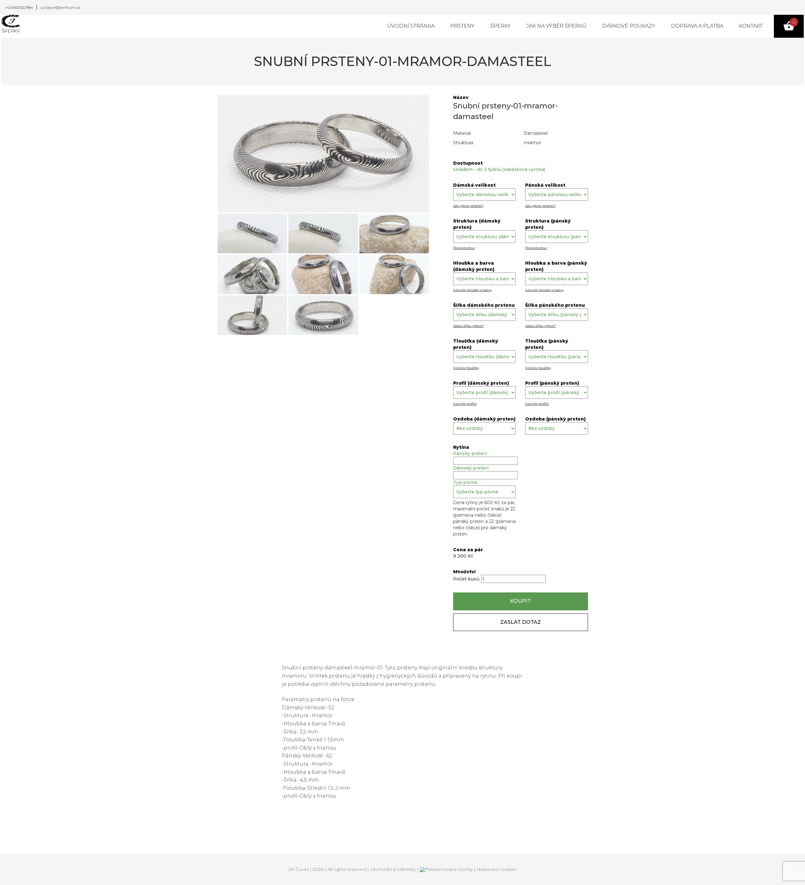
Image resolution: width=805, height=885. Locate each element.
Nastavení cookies (497, 869)
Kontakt (751, 26)
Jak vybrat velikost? (468, 206)
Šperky (500, 26)
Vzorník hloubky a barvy (472, 290)
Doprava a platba (697, 26)
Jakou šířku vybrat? (468, 326)
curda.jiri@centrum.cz (60, 7)
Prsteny (462, 26)
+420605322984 (19, 7)
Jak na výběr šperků (556, 26)
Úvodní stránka (411, 26)
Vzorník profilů (465, 404)
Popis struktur (464, 248)
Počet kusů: (467, 579)
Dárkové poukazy (628, 26)
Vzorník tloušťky (466, 368)
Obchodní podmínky (393, 869)
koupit (520, 601)
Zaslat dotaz (520, 622)
